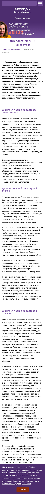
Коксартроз (18, 49)
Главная (4, 49)
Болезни (11, 49)
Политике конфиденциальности (16, 483)
